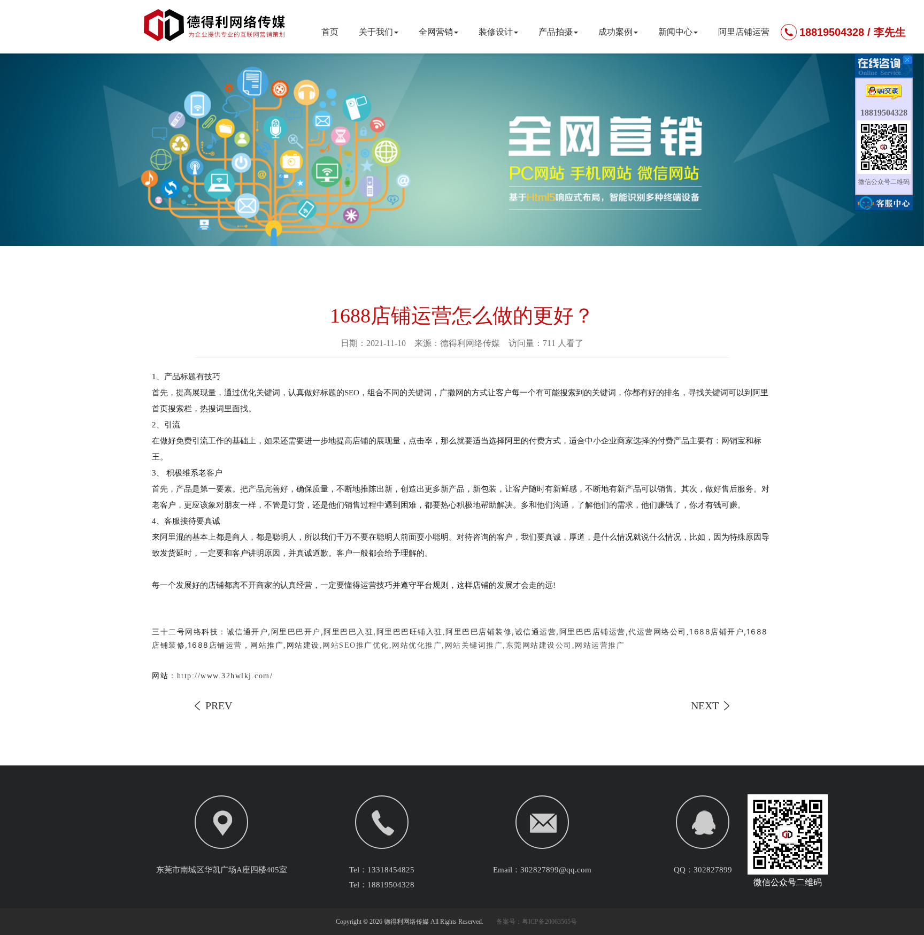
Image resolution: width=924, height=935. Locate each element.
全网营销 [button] (436, 31)
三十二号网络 (177, 631)
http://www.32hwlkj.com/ (225, 676)
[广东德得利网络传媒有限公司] (216, 34)
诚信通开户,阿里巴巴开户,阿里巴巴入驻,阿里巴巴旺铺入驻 (335, 631)
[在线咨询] (884, 94)
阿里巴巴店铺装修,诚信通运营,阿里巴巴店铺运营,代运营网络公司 (566, 631)
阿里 (168, 537)
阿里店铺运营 (743, 31)
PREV (218, 705)
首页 (329, 31)
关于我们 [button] (376, 31)
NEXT (705, 705)
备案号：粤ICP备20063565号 (536, 921)
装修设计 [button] (496, 31)
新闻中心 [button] (675, 31)
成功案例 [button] (615, 31)
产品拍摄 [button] (555, 31)
